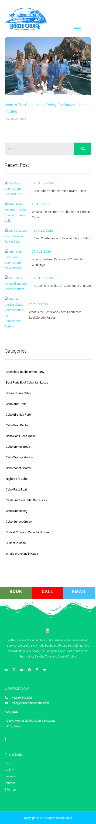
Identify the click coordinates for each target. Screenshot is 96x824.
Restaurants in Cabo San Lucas (26, 500)
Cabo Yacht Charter (18, 468)
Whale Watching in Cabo (22, 553)
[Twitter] (44, 669)
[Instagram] (36, 669)
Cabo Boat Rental (17, 425)
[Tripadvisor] (6, 669)
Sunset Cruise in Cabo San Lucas (27, 532)
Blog (7, 763)
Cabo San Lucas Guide (21, 436)
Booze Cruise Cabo (18, 393)
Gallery (9, 769)
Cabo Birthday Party (18, 414)
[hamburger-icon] (77, 29)
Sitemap (10, 789)
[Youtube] (21, 669)
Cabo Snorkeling (16, 511)
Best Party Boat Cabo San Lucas (27, 382)
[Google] (13, 669)
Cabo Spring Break (18, 446)
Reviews (10, 776)
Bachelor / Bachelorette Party (25, 372)
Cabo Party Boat (16, 489)
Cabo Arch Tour (16, 404)
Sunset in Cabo (16, 543)
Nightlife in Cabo (16, 478)
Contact (10, 783)
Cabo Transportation (19, 457)
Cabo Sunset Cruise (19, 521)
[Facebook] (29, 669)
